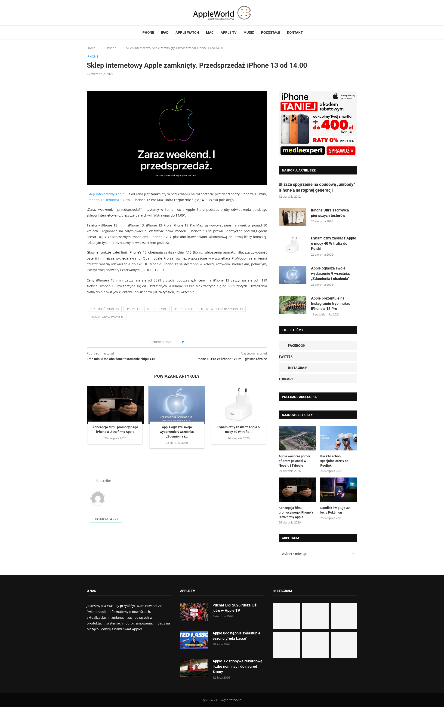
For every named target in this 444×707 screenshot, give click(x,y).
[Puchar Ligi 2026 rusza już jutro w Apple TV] (194, 612)
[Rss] (106, 12)
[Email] (112, 12)
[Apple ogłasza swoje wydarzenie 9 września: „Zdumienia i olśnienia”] (177, 405)
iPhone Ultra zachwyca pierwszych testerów (330, 212)
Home (91, 48)
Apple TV (229, 33)
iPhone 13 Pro (183, 309)
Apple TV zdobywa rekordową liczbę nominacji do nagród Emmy (237, 666)
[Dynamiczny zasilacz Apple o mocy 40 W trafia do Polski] (238, 405)
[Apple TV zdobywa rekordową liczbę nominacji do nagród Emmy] (194, 668)
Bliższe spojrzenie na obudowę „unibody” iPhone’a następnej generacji (317, 187)
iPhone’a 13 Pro (118, 200)
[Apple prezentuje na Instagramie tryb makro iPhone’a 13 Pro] (292, 305)
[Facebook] (88, 12)
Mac (210, 33)
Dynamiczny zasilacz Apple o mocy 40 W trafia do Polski (333, 243)
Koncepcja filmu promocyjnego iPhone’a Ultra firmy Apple (296, 512)
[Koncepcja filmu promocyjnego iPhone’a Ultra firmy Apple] (115, 405)
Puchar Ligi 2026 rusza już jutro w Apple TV (234, 607)
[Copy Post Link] (197, 342)
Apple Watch (187, 33)
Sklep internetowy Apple (105, 194)
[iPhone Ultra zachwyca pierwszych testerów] (292, 217)
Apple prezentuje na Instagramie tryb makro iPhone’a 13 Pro (330, 303)
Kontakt (295, 33)
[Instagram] (97, 12)
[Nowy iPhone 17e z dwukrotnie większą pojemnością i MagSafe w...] (315, 644)
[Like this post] (186, 342)
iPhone (148, 33)
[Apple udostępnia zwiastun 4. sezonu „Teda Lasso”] (194, 640)
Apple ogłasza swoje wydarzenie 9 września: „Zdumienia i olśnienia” (330, 273)
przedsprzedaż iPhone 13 (106, 316)
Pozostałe (270, 33)
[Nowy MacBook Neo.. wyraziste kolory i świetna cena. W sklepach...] (286, 644)
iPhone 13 (132, 309)
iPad (165, 33)
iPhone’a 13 (95, 200)
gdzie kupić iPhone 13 (104, 309)
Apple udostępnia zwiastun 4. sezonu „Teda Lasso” (237, 635)
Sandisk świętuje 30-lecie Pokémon (335, 510)
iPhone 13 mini (156, 309)
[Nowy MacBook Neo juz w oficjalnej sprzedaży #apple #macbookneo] (344, 616)
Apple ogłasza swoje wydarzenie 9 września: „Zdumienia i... (177, 431)
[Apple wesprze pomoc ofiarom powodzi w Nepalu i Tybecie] (297, 438)
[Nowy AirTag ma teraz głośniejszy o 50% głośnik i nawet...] (344, 644)
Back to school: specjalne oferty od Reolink (334, 460)
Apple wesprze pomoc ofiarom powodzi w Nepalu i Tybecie (295, 460)
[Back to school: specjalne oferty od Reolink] (338, 438)
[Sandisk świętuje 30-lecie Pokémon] (338, 489)
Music (249, 33)
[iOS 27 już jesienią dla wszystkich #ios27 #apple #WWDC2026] (315, 616)
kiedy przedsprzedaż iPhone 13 (222, 309)
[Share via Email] (204, 342)
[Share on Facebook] (191, 342)
